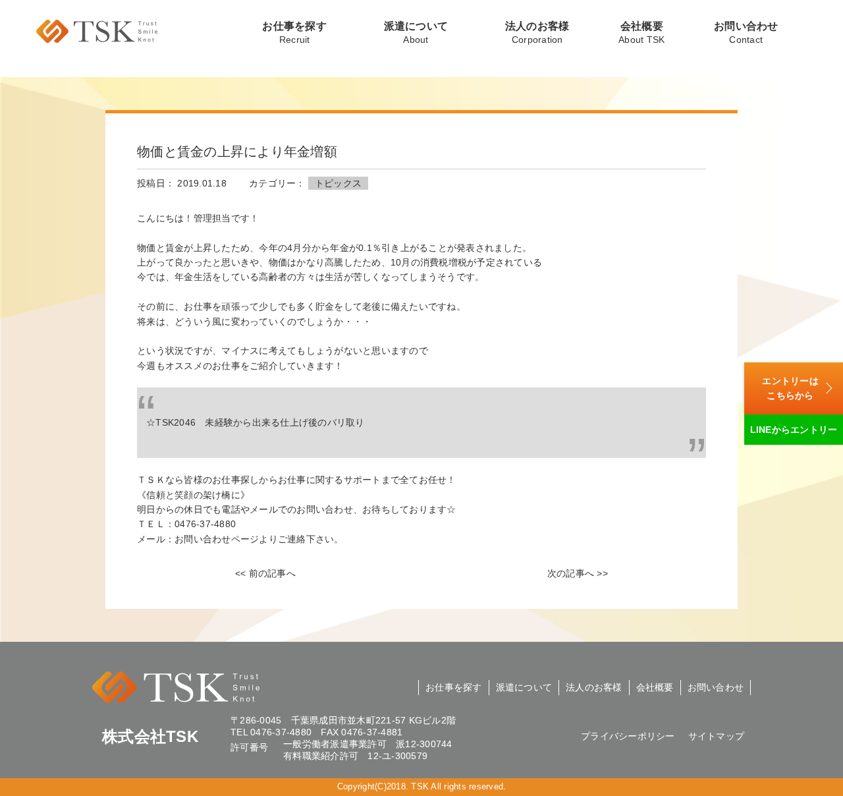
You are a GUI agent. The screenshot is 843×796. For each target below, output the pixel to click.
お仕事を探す (294, 32)
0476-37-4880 (281, 732)
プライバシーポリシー (628, 736)
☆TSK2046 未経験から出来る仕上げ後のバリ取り (255, 422)
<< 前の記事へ (265, 573)
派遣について (416, 32)
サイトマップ (716, 736)
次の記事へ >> (577, 573)
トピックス (338, 183)
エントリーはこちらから (790, 388)
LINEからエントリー (794, 429)
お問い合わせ (746, 32)
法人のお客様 (537, 32)
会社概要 (641, 32)
